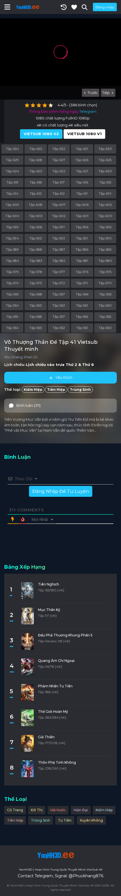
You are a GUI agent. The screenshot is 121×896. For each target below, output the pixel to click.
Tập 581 (82, 260)
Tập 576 (82, 272)
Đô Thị (36, 810)
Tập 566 (82, 294)
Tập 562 (58, 305)
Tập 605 (105, 205)
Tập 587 (58, 249)
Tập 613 (36, 193)
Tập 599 (12, 227)
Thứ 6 (88, 364)
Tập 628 (35, 160)
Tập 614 (12, 193)
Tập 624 (12, 171)
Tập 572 (58, 283)
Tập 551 (82, 328)
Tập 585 (105, 249)
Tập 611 (82, 193)
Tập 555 (105, 316)
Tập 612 (59, 193)
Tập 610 (105, 193)
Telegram (88, 111)
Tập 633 (35, 149)
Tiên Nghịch (48, 584)
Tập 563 (35, 305)
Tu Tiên (64, 820)
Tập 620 (105, 171)
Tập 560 (105, 305)
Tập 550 (105, 328)
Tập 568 (35, 294)
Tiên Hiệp (56, 389)
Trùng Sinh (80, 389)
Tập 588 (35, 249)
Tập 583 (35, 260)
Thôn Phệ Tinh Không (57, 762)
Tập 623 (35, 171)
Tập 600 (105, 216)
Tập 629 (12, 160)
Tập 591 (82, 238)
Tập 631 (82, 149)
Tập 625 (105, 160)
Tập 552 (59, 328)
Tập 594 (12, 238)
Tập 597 (58, 227)
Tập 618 (36, 182)
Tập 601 (82, 216)
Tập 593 (35, 238)
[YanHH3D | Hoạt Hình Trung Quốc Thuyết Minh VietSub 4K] (55, 855)
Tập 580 (105, 260)
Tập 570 (105, 283)
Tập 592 (58, 238)
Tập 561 (82, 305)
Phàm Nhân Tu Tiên (55, 686)
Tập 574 (12, 283)
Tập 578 (35, 272)
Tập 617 (59, 182)
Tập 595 (105, 227)
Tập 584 (12, 260)
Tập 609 (12, 205)
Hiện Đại (81, 810)
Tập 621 (82, 171)
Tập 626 (81, 160)
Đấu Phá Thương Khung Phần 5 (65, 635)
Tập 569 (12, 294)
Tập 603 (35, 216)
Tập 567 (58, 294)
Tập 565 (105, 294)
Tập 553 (36, 328)
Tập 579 (12, 272)
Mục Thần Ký (49, 610)
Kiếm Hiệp (33, 389)
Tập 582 (58, 260)
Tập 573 (35, 283)
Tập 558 (35, 316)
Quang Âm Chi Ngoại (56, 661)
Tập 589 (12, 249)
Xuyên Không (91, 820)
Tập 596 (82, 227)
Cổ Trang (15, 810)
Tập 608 (35, 205)
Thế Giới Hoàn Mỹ (53, 711)
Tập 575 (105, 272)
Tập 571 (82, 283)
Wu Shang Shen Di (20, 357)
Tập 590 (105, 238)
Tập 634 (12, 149)
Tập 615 (105, 182)
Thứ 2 (71, 364)
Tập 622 (58, 171)
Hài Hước (58, 810)
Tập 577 (58, 272)
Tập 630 (105, 149)
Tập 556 (82, 316)
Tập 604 (12, 216)
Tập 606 (82, 205)
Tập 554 (12, 328)
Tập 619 (12, 182)
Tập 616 (82, 182)
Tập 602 (59, 216)
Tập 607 (59, 205)
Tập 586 (81, 249)
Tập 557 (59, 316)
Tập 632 (58, 149)
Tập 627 (58, 160)
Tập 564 (12, 305)
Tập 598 (35, 227)
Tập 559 (12, 316)
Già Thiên (46, 737)
